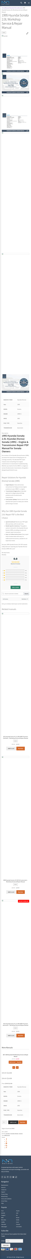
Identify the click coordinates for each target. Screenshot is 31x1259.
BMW (2, 1217)
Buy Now (20, 748)
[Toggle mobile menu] (28, 2)
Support (3, 1192)
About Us (3, 1187)
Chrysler (18, 1224)
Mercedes (3, 1220)
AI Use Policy (4, 1201)
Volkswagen (4, 1226)
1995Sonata (7, 1135)
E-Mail (3, 1241)
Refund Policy (4, 1196)
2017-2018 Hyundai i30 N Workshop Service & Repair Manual (15, 1055)
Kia (17, 1215)
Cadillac (3, 1222)
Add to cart (13, 1122)
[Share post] (6, 1139)
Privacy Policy (4, 1194)
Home (3, 8)
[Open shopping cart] (25, 2)
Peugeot (3, 1215)
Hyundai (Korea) (14, 8)
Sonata (20, 8)
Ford (2, 1210)
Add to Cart (12, 1062)
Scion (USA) (19, 1226)
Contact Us (3, 1189)
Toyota (17, 1210)
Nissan (17, 1217)
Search (26, 593)
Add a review (15, 587)
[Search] (21, 2)
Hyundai (8, 1133)
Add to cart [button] (11, 748)
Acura (17, 1222)
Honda (17, 1220)
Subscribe (6, 1245)
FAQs (2, 1203)
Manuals (7, 8)
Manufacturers (4, 1185)
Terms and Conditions (6, 1198)
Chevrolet (3, 1224)
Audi (17, 1213)
